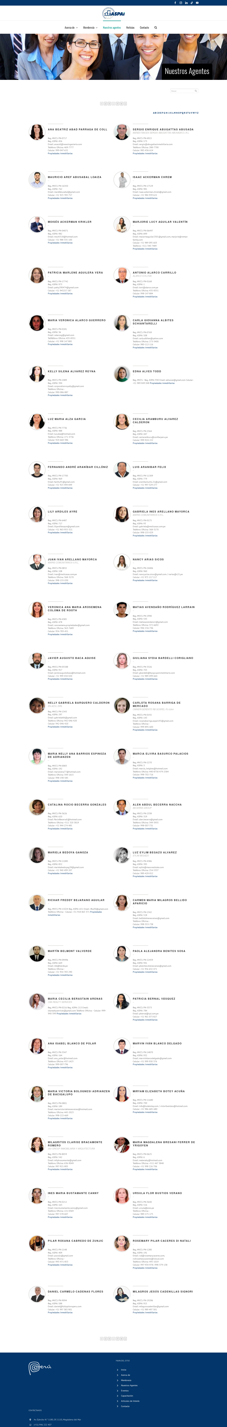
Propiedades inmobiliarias (60, 153)
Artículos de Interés (130, 1401)
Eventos (125, 1390)
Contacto (125, 1406)
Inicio (123, 1369)
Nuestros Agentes (129, 1385)
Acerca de (125, 1375)
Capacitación (127, 1395)
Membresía (126, 1380)
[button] (155, 27)
